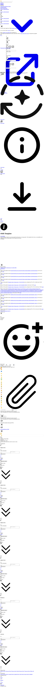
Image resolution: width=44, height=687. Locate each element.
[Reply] (6, 365)
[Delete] (13, 365)
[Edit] (10, 365)
